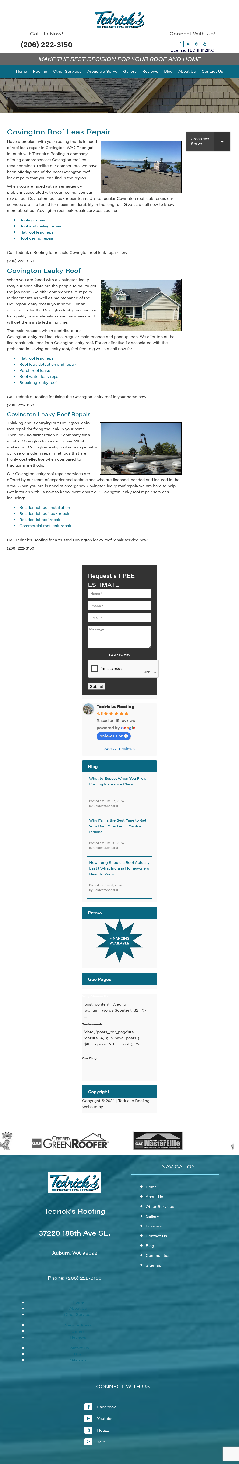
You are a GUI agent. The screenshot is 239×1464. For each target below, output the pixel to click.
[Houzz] (196, 44)
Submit (96, 686)
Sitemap (78, 1360)
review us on (111, 735)
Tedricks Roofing (115, 706)
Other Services (78, 1314)
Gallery (78, 1331)
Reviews (78, 1337)
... (86, 1065)
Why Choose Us (95, 996)
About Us (78, 1308)
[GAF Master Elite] (145, 1148)
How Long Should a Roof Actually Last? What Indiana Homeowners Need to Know (119, 868)
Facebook (106, 1406)
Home (78, 1302)
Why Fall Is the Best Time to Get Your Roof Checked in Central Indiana (117, 826)
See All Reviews (119, 748)
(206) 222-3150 (46, 44)
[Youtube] (188, 44)
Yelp (101, 1441)
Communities (158, 1255)
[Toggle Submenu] (222, 141)
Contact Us (78, 1347)
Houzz (103, 1430)
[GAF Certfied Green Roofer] (58, 1148)
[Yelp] (204, 44)
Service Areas (78, 1325)
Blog (78, 1354)
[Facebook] (180, 44)
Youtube (104, 1418)
